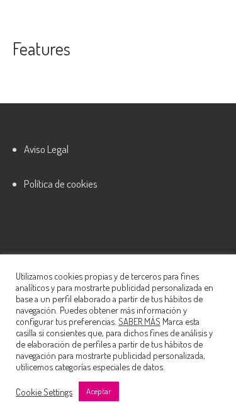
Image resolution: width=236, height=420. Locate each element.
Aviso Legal (46, 149)
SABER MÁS (139, 321)
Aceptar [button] (98, 391)
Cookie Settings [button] (44, 391)
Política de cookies (61, 183)
